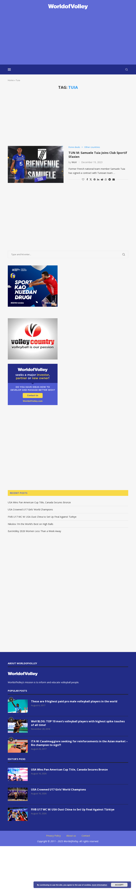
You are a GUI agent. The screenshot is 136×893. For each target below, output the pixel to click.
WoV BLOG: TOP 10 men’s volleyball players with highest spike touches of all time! (78, 723)
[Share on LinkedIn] (98, 179)
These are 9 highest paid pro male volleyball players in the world (74, 701)
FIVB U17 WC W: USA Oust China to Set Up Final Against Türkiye (42, 516)
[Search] (126, 69)
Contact (86, 835)
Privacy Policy (53, 835)
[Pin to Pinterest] (95, 179)
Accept (119, 884)
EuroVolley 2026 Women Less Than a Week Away (34, 531)
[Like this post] (83, 179)
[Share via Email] (113, 179)
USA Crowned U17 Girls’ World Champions (30, 509)
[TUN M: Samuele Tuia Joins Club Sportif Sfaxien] (36, 164)
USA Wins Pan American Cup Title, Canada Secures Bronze (39, 502)
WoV (74, 162)
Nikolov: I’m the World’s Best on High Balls (30, 524)
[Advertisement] (68, 37)
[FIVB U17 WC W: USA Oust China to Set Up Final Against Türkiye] (18, 814)
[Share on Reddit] (102, 179)
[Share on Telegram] (109, 179)
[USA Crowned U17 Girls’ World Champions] (18, 794)
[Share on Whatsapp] (106, 179)
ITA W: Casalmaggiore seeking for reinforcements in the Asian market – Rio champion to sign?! (79, 743)
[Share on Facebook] (87, 179)
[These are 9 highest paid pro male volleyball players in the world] (18, 706)
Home (11, 80)
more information (99, 885)
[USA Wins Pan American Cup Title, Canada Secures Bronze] (18, 774)
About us (71, 835)
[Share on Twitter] (91, 179)
